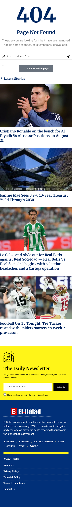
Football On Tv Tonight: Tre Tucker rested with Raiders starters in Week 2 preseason (32, 328)
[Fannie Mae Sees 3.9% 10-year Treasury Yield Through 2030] (36, 169)
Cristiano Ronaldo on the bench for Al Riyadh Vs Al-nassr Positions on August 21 (34, 135)
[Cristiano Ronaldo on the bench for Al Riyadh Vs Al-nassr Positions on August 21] (36, 105)
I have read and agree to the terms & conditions (27, 395)
